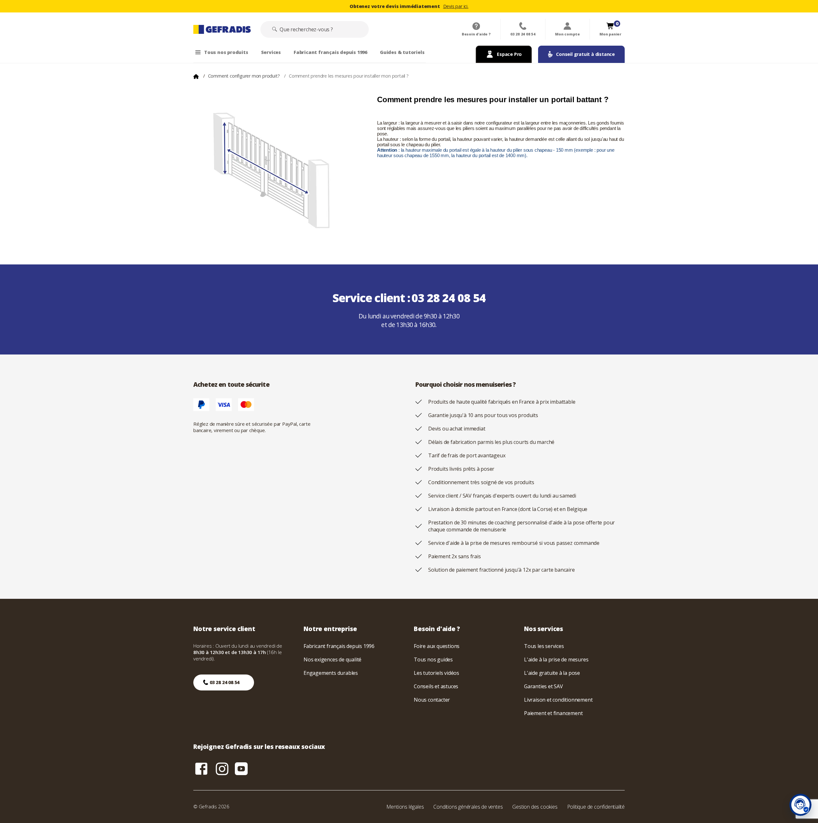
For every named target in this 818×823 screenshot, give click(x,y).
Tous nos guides (433, 659)
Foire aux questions (436, 646)
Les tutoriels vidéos (436, 672)
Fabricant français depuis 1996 (339, 646)
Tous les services (544, 646)
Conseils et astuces (436, 686)
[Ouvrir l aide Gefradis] (800, 805)
